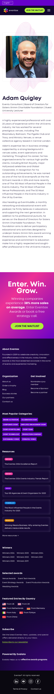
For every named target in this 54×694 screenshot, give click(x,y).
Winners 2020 (8, 561)
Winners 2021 (37, 557)
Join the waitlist (34, 10)
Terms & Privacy (20, 689)
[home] (10, 10)
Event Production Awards (37, 582)
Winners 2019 (23, 561)
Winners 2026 (8, 553)
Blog (4, 390)
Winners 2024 (37, 553)
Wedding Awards (10, 586)
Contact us (7, 402)
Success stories (9, 394)
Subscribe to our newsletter (15, 642)
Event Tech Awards (26, 578)
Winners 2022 (23, 557)
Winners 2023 (8, 557)
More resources (10, 535)
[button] (49, 10)
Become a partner (39, 392)
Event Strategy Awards (13, 582)
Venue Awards (9, 578)
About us (6, 381)
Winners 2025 (23, 553)
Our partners (8, 398)
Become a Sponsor (39, 388)
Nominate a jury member (38, 383)
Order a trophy (9, 385)
